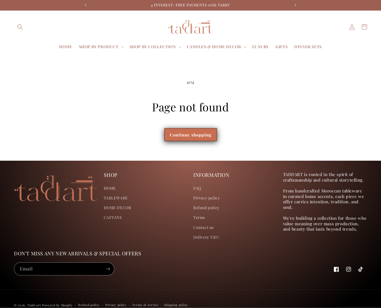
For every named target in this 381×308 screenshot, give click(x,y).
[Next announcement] (295, 5)
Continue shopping (190, 135)
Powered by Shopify (57, 305)
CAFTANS (113, 217)
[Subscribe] (108, 268)
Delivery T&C (206, 237)
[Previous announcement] (85, 5)
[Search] (20, 27)
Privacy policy (206, 198)
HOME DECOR (117, 207)
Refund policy (206, 207)
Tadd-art (34, 305)
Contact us (203, 227)
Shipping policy (176, 305)
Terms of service (145, 305)
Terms (199, 217)
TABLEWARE (116, 198)
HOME (110, 188)
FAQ (197, 188)
